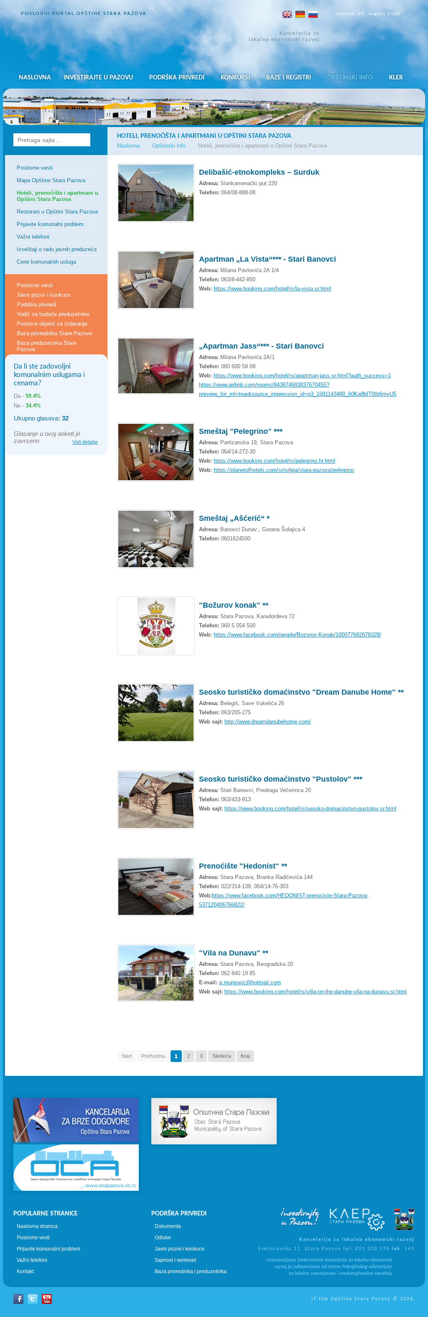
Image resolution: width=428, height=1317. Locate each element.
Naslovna (35, 77)
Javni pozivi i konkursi (44, 295)
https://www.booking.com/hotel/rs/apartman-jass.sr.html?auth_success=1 (302, 375)
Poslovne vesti (35, 168)
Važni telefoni (33, 237)
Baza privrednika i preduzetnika (191, 1271)
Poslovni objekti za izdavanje (52, 324)
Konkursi (235, 77)
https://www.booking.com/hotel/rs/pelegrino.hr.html (274, 461)
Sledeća (221, 1056)
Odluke (163, 1238)
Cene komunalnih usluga (46, 262)
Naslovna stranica (37, 1226)
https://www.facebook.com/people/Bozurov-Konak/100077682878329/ (297, 635)
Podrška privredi (176, 77)
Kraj (245, 1056)
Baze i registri (288, 77)
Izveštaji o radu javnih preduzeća (57, 249)
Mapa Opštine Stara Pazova (51, 180)
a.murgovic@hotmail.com (250, 982)
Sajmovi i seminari (175, 1260)
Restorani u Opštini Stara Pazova (57, 212)
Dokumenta (168, 1226)
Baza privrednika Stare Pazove (54, 333)
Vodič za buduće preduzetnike (53, 314)
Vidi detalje (85, 442)
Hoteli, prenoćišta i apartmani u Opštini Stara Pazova (57, 196)
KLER (396, 77)
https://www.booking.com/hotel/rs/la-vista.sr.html (272, 288)
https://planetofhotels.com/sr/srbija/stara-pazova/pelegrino (284, 470)
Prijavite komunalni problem (50, 224)
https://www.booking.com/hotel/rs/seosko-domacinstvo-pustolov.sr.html (310, 808)
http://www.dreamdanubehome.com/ (267, 721)
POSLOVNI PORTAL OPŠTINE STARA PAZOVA (84, 13)
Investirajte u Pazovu (98, 77)
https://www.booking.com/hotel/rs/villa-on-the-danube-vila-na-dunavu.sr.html (315, 991)
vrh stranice (213, 1083)
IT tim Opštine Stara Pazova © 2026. (363, 1299)
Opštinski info (350, 77)
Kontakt (25, 1271)
